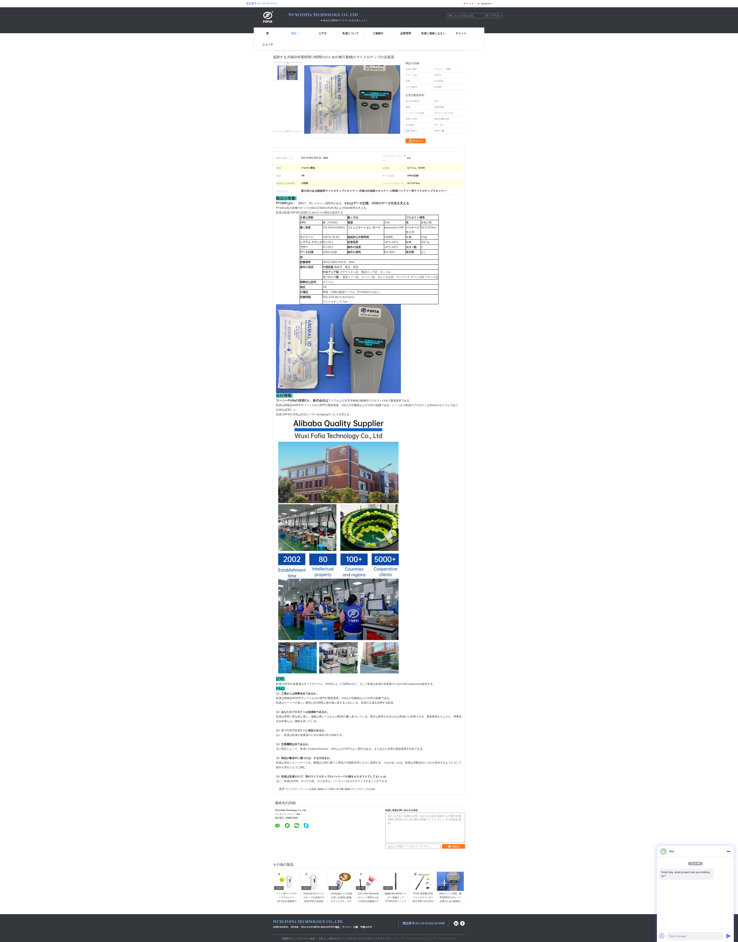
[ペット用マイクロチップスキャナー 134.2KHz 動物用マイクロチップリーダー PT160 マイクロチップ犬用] (286, 881)
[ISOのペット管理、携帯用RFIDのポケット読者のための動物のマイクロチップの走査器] (450, 881)
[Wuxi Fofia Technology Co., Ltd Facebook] (462, 923)
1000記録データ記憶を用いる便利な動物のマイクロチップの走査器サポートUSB (341, 899)
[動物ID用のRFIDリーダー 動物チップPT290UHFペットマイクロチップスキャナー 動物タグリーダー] (395, 881)
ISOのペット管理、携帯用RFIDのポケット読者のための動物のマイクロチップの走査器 (450, 901)
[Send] (728, 936)
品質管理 (405, 33)
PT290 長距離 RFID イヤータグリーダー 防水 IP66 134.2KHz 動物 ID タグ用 (423, 899)
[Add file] (662, 936)
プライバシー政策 (305, 938)
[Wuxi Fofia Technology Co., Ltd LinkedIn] (456, 923)
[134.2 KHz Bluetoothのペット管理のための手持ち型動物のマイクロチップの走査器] (368, 881)
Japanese (485, 3)
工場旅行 (378, 33)
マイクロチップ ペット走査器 (301, 789)
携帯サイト (290, 938)
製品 (294, 33)
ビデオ (323, 33)
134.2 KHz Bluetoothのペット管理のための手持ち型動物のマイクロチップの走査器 (368, 901)
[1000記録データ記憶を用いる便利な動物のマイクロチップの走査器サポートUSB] (341, 881)
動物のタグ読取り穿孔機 (330, 789)
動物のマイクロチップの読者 (360, 789)
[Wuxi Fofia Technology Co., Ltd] (267, 17)
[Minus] (728, 851)
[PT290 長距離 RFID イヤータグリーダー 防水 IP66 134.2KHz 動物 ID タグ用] (423, 881)
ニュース (267, 44)
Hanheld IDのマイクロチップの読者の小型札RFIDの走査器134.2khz (313, 899)
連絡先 (456, 846)
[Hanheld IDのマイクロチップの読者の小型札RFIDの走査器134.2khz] (313, 881)
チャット (468, 3)
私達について (350, 33)
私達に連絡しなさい (433, 33)
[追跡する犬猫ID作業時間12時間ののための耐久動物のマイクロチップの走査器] (287, 72)
